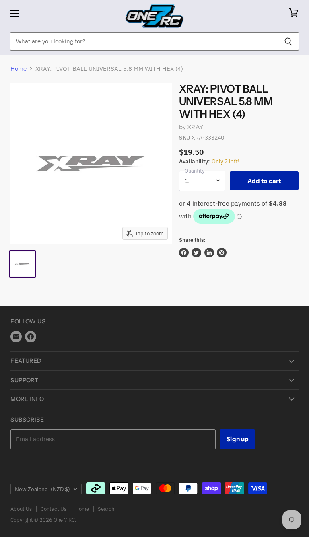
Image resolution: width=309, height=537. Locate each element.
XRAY (195, 127)
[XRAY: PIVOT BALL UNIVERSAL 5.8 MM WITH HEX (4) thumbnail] (22, 264)
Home (18, 68)
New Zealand (42, 489)
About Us (21, 509)
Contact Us (53, 509)
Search (106, 509)
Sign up (237, 439)
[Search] (288, 41)
